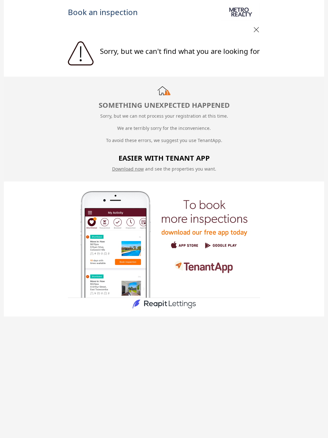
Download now (128, 169)
